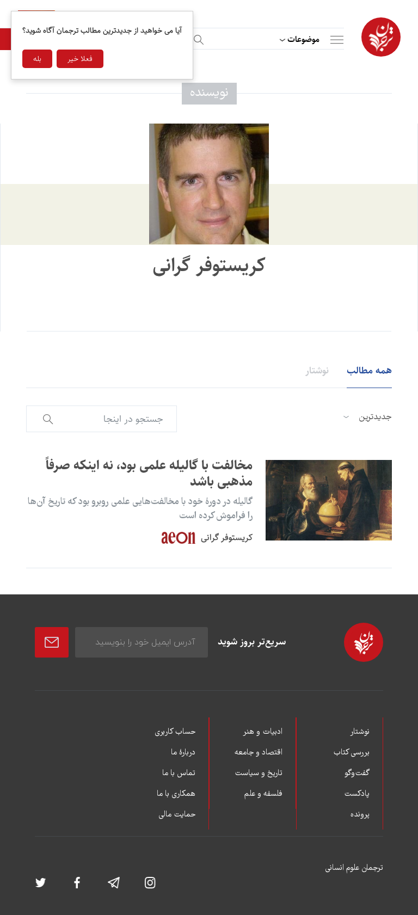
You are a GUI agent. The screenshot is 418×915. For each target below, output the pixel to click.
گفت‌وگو (357, 773)
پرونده (360, 814)
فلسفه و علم (263, 794)
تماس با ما (178, 773)
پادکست (357, 794)
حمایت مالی (176, 814)
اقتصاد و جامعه (258, 752)
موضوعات (303, 39)
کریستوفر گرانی (227, 537)
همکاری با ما (176, 794)
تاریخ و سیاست (258, 773)
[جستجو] (197, 37)
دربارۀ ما (183, 752)
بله (37, 59)
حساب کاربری (175, 732)
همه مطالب (369, 370)
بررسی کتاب (351, 752)
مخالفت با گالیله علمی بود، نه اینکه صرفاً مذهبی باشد (149, 473)
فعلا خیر (80, 59)
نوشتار (317, 370)
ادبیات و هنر (262, 732)
